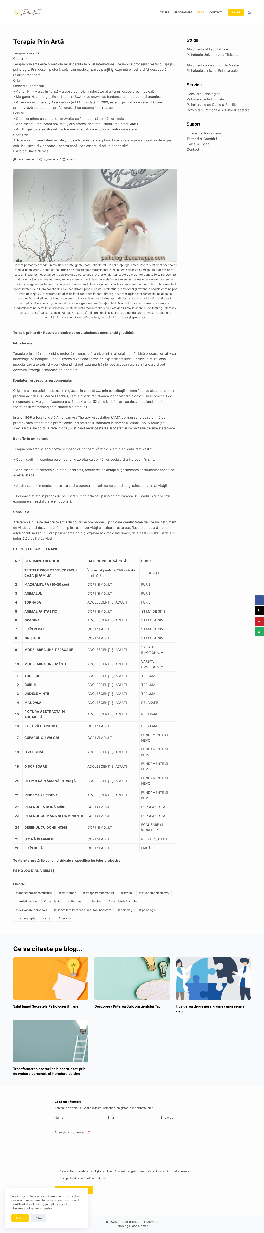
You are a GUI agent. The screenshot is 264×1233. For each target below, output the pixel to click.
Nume (60, 1117)
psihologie (147, 910)
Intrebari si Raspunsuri (204, 133)
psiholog (125, 910)
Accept (20, 1218)
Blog (200, 12)
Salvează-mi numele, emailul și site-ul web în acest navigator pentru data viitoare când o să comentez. (126, 1171)
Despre (164, 12)
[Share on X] (259, 610)
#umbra (95, 901)
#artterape (67, 893)
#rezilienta (52, 901)
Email (113, 1117)
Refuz (38, 1218)
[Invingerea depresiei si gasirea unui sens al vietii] (213, 978)
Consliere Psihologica (203, 94)
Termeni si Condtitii (202, 139)
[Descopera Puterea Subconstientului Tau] (132, 978)
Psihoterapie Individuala (205, 99)
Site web (166, 1117)
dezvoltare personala (31, 910)
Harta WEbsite (198, 144)
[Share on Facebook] (259, 600)
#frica (126, 893)
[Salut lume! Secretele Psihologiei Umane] (50, 978)
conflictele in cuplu (123, 901)
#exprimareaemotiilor (98, 893)
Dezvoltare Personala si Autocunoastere (82, 910)
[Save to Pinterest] (259, 621)
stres (47, 918)
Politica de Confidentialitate (87, 1178)
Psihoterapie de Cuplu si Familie (212, 104)
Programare (183, 12)
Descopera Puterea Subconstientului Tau (127, 1006)
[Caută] (249, 12)
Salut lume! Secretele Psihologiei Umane (45, 1006)
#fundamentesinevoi (154, 893)
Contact (215, 12)
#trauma (74, 901)
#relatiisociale (26, 901)
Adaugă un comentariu (72, 1132)
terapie (65, 918)
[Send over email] (259, 631)
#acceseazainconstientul (34, 893)
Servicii (235, 12)
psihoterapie (25, 918)
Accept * (83, 1178)
